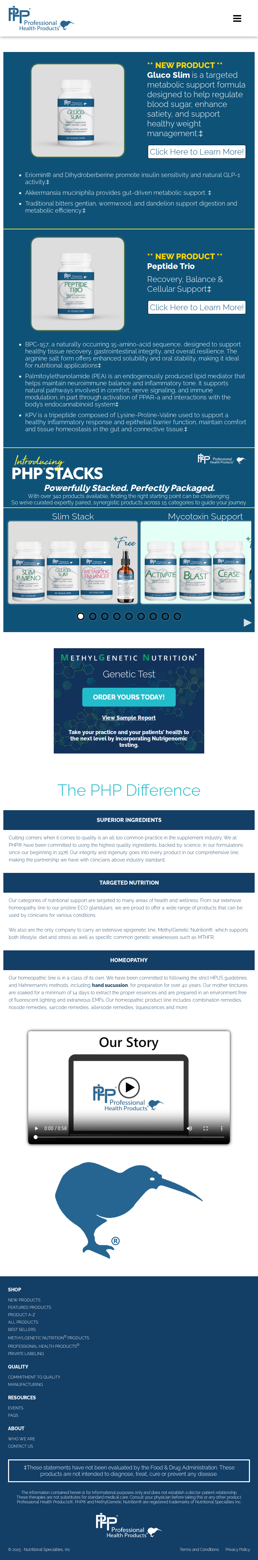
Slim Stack (73, 516)
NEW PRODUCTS (24, 1300)
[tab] (80, 616)
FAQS (13, 1415)
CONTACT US (20, 1446)
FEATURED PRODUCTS (29, 1307)
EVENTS (15, 1408)
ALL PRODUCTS (23, 1322)
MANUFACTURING (25, 1384)
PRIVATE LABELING (26, 1353)
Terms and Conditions (199, 1549)
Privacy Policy (237, 1549)
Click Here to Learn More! (197, 152)
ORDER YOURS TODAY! (129, 697)
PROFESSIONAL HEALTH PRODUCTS (43, 1346)
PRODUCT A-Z (21, 1315)
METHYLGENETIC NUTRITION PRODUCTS (48, 1337)
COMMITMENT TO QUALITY (34, 1377)
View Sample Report (129, 718)
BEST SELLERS (22, 1329)
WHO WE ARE (21, 1439)
